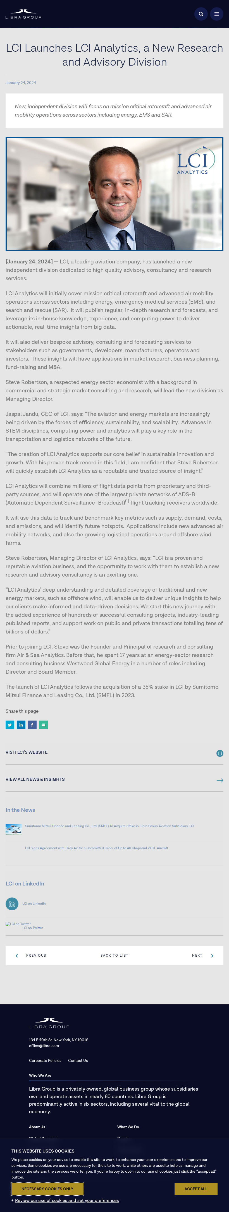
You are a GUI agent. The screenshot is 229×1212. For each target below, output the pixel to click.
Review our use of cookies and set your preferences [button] (67, 1201)
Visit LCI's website (27, 752)
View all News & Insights (35, 780)
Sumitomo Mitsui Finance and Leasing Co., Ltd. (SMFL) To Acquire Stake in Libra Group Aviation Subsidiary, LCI (109, 826)
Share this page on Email (43, 725)
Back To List (115, 956)
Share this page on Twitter (10, 725)
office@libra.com (44, 1045)
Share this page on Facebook (32, 725)
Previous (36, 956)
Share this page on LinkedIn (21, 725)
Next (197, 956)
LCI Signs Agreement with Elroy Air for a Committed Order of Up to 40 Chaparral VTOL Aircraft (96, 848)
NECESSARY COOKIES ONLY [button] (47, 1189)
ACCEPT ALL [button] (196, 1189)
